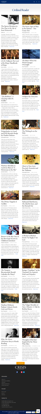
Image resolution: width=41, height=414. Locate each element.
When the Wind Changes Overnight (29, 62)
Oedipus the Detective (30, 96)
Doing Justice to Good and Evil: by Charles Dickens (9, 133)
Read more (11, 46)
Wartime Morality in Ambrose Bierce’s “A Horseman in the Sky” (8, 167)
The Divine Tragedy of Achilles (9, 202)
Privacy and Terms (5, 385)
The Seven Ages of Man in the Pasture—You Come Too (30, 28)
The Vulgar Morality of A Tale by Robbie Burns (31, 307)
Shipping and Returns (5, 383)
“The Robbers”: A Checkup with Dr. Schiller (7, 98)
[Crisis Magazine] (4, 2)
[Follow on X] (19, 372)
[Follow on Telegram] (24, 372)
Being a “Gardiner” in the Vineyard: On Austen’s (31, 272)
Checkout (3, 394)
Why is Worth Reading (10, 341)
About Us (3, 379)
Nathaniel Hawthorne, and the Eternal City (30, 203)
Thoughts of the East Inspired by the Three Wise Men (29, 341)
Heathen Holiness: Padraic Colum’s (9, 307)
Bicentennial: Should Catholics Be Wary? (8, 272)
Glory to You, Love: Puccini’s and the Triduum (30, 168)
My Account (4, 391)
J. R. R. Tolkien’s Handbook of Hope (10, 63)
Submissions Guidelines (6, 380)
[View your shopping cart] (34, 2)
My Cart (3, 393)
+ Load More (20, 363)
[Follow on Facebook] (17, 372)
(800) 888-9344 (6, 404)
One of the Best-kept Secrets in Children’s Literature (10, 238)
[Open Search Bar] (36, 2)
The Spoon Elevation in (9, 28)
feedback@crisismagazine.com (7, 401)
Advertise (3, 382)
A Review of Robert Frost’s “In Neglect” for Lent (30, 237)
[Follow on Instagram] (21, 372)
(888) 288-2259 (6, 405)
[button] (38, 411)
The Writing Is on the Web (29, 132)
